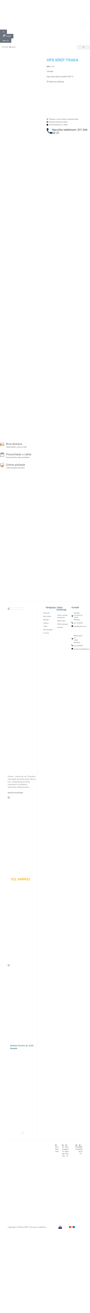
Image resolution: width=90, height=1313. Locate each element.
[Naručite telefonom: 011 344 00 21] (49, 131)
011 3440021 (78, 623)
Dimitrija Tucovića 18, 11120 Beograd (78, 616)
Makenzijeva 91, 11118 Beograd (78, 639)
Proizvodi (46, 613)
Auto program (48, 629)
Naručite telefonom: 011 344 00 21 (69, 131)
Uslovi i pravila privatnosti (62, 616)
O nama (46, 633)
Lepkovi (46, 623)
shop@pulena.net (80, 626)
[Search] (83, 47)
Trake (45, 626)
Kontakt (60, 627)
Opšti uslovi (61, 621)
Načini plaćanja (62, 624)
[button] (6, 36)
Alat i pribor (47, 616)
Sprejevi (46, 620)
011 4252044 (78, 646)
